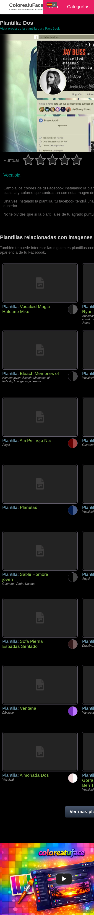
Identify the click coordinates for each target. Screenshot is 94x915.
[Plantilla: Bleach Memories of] (40, 350)
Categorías (78, 6)
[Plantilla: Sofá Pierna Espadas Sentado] (40, 618)
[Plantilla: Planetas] (40, 484)
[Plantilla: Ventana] (40, 684)
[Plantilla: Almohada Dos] (40, 751)
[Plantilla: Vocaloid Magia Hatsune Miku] (40, 283)
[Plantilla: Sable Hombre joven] (40, 551)
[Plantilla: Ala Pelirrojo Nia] (40, 417)
